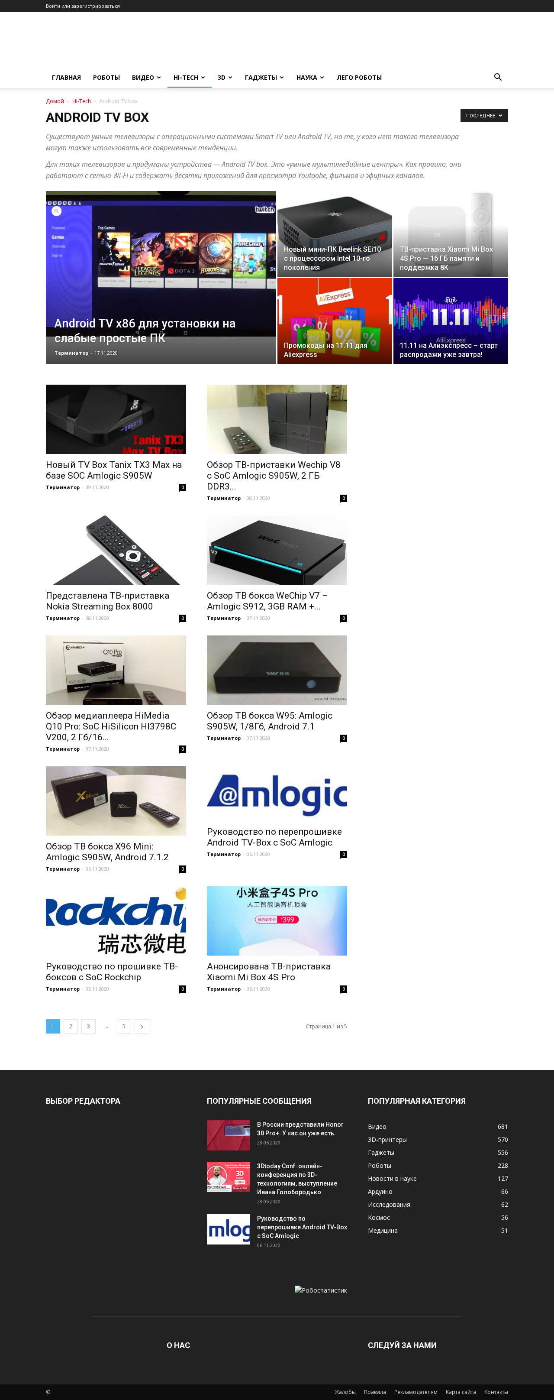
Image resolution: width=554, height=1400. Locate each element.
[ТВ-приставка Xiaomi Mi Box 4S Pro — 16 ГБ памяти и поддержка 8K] (450, 234)
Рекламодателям (416, 1392)
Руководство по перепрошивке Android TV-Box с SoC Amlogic (274, 837)
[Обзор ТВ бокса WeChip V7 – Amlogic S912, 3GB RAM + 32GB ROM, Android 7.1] (277, 550)
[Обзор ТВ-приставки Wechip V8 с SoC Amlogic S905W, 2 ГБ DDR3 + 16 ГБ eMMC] (277, 419)
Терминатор (71, 353)
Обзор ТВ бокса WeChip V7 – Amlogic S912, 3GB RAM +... (267, 601)
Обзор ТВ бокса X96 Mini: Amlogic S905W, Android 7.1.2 (107, 851)
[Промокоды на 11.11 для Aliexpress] (334, 321)
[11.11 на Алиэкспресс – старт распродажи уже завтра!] (450, 321)
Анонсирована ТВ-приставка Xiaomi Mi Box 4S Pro (269, 971)
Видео (143, 77)
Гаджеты (261, 77)
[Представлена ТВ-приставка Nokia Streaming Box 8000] (116, 550)
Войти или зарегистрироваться (83, 6)
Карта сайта (461, 1392)
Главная (66, 77)
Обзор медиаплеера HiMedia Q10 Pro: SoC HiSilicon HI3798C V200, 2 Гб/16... (111, 726)
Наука (306, 77)
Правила (375, 1392)
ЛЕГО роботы (359, 77)
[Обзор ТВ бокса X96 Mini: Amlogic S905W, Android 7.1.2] (116, 801)
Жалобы (345, 1392)
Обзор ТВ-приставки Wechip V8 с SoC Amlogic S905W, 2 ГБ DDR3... (274, 476)
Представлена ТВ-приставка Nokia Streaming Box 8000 (107, 601)
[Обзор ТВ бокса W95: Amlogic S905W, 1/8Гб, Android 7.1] (277, 670)
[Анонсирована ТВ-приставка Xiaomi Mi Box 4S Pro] (277, 921)
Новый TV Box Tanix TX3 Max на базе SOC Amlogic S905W (114, 470)
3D (221, 77)
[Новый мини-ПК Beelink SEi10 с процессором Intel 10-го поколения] (334, 234)
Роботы (106, 77)
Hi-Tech (186, 77)
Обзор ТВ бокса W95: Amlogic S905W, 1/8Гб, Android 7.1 (269, 721)
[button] (497, 78)
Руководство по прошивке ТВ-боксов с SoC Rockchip (112, 971)
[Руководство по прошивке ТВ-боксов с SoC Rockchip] (116, 921)
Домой (55, 101)
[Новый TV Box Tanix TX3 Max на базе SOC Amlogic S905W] (116, 419)
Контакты (496, 1392)
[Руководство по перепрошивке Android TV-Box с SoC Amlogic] (277, 793)
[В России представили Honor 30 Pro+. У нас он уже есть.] (228, 1135)
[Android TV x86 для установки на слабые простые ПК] (161, 264)
